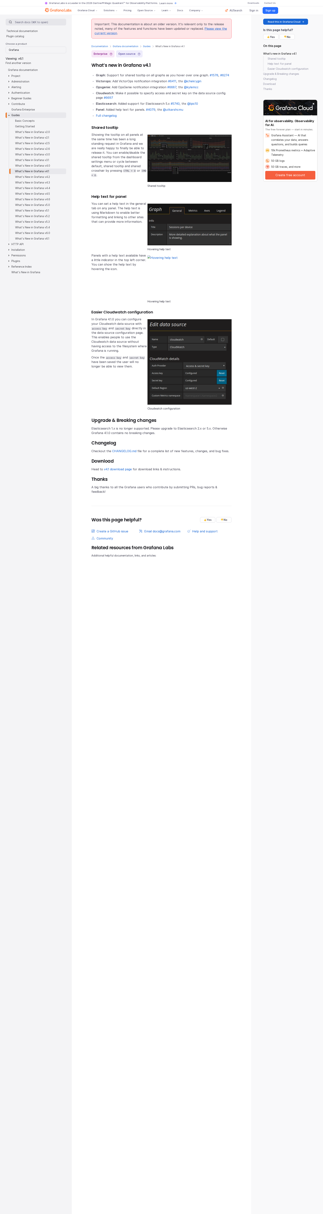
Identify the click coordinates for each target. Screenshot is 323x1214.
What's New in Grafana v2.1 (32, 137)
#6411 (172, 81)
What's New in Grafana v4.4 (32, 188)
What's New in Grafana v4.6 (32, 199)
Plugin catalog (15, 36)
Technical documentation (22, 31)
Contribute (18, 103)
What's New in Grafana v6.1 (32, 238)
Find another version (18, 63)
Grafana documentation (125, 46)
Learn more (166, 3)
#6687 (171, 87)
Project (15, 75)
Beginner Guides (21, 98)
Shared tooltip (277, 58)
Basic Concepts (25, 120)
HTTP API (17, 244)
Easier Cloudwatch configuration (288, 68)
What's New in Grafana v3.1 (32, 160)
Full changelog (106, 115)
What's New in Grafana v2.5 (32, 143)
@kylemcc (191, 87)
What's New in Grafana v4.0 (32, 165)
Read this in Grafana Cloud (284, 21)
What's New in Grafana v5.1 (32, 210)
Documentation (99, 46)
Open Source (145, 10)
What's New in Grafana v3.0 (32, 154)
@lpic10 (192, 103)
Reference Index (21, 266)
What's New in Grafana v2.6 (32, 148)
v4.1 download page (118, 469)
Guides (147, 46)
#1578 (214, 75)
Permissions (18, 255)
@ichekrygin (192, 81)
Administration (20, 81)
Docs (180, 10)
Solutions (109, 10)
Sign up (270, 10)
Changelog (270, 78)
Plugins (15, 261)
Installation (18, 249)
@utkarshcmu (173, 109)
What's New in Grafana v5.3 (32, 221)
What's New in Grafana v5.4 (32, 227)
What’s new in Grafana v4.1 (279, 53)
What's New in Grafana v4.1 (32, 171)
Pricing (127, 10)
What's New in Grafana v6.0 (32, 232)
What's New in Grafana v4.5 (32, 193)
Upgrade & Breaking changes (281, 73)
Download (269, 83)
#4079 (150, 109)
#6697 (108, 97)
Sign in (253, 10)
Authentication (20, 92)
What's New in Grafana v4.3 (32, 182)
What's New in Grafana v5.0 (32, 204)
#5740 (175, 103)
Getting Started (25, 126)
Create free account (290, 175)
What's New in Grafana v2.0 (32, 132)
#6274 (224, 75)
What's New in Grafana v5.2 (32, 216)
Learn (165, 10)
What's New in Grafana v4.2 (32, 176)
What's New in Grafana (25, 272)
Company (194, 10)
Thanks (267, 89)
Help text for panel (279, 63)
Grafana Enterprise (23, 109)
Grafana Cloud (86, 10)
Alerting (16, 87)
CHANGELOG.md (124, 451)
